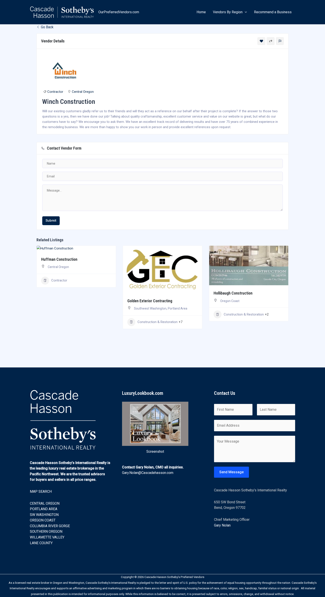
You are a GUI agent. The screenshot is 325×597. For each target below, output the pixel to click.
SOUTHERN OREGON (46, 531)
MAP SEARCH (41, 491)
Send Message (231, 472)
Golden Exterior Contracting (149, 300)
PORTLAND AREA (43, 509)
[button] (245, 12)
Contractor (55, 92)
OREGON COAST (42, 520)
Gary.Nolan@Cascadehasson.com (147, 473)
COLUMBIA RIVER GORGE (50, 526)
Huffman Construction (59, 259)
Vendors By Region (228, 12)
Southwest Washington (150, 308)
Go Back (47, 27)
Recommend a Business (273, 12)
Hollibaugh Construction (233, 293)
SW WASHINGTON (44, 515)
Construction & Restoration (158, 322)
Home (201, 12)
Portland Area (177, 308)
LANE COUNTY (41, 543)
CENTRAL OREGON (44, 503)
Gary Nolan (222, 525)
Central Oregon (83, 92)
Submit (51, 220)
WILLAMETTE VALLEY (47, 537)
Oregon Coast (229, 301)
